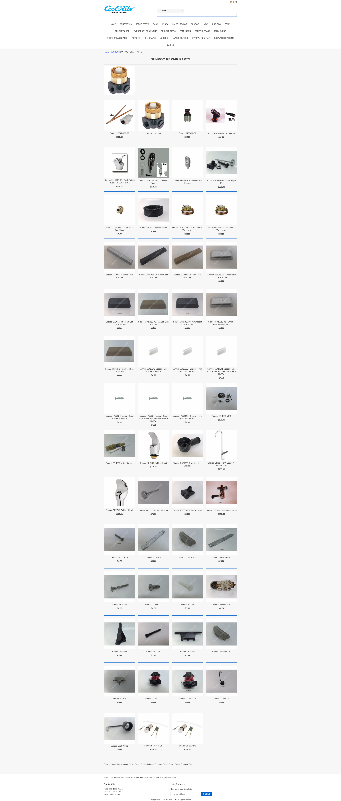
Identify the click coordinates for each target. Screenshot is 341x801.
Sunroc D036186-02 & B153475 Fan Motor (119, 228)
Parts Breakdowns (117, 38)
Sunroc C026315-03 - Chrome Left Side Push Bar (221, 276)
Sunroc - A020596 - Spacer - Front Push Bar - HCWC (187, 370)
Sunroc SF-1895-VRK (221, 416)
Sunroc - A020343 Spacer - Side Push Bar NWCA (153, 370)
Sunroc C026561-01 (153, 604)
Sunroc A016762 (119, 604)
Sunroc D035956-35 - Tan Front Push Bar (187, 276)
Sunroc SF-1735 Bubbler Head (119, 510)
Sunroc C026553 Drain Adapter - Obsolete (187, 464)
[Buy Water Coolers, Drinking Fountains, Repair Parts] (119, 9)
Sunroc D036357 (187, 651)
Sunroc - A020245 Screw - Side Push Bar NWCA (119, 417)
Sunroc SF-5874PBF (153, 746)
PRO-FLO (216, 24)
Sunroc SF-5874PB (187, 746)
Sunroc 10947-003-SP (119, 133)
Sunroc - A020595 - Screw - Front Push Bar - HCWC (187, 417)
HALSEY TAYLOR (179, 24)
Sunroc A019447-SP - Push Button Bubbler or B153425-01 (119, 181)
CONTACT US (126, 24)
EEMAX (228, 24)
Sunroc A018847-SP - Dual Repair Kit (221, 181)
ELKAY (165, 24)
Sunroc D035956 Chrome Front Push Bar (119, 276)
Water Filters (180, 38)
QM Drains (150, 38)
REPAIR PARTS (142, 24)
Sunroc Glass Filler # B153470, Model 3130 (221, 464)
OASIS (155, 24)
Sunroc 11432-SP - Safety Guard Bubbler (187, 181)
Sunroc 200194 (119, 699)
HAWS (205, 24)
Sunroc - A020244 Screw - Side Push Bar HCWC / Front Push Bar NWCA (153, 418)
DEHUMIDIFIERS (168, 31)
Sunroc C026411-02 (153, 699)
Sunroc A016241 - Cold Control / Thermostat (221, 228)
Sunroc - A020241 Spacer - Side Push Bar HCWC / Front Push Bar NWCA (221, 371)
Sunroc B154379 (153, 557)
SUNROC (195, 24)
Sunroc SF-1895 (153, 133)
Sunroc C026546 (119, 651)
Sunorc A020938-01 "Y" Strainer (221, 133)
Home (113, 24)
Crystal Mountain (201, 38)
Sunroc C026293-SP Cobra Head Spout (153, 181)
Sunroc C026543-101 (221, 651)
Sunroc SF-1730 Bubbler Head (153, 463)
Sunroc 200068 (187, 604)
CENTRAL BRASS (202, 31)
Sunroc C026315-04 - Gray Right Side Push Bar (187, 323)
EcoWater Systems (224, 38)
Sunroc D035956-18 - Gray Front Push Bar (153, 276)
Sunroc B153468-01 (187, 133)
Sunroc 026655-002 (119, 557)
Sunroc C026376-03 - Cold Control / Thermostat (187, 228)
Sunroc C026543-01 (187, 557)
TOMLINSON (185, 31)
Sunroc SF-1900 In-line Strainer (119, 463)
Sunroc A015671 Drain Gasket (153, 228)
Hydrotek (136, 38)
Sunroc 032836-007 (221, 604)
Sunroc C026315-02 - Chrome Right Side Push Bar (221, 323)
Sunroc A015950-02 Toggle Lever (187, 510)
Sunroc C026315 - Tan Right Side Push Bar (119, 370)
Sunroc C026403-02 (119, 746)
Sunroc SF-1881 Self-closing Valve (221, 510)
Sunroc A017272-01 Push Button (153, 510)
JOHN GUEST (220, 31)
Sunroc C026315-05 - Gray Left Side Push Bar (119, 323)
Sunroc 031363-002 (221, 557)
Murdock (164, 38)
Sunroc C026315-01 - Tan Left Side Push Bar (153, 323)
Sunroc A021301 (153, 651)
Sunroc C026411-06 (187, 699)
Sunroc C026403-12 (221, 699)
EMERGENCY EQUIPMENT (145, 31)
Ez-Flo (170, 45)
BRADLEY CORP (122, 31)
